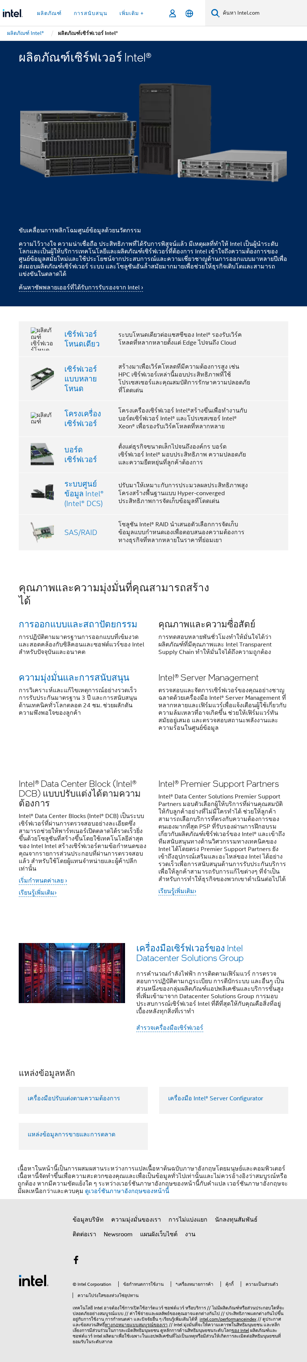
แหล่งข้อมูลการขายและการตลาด (71, 1134)
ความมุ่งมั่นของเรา (136, 1219)
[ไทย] (189, 13)
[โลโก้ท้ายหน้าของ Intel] (34, 1280)
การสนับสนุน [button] (90, 13)
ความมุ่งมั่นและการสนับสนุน (74, 677)
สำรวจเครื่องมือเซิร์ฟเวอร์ (169, 1028)
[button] (153, 661)
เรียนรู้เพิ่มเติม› (38, 892)
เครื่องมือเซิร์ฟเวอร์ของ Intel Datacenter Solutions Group (190, 952)
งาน (190, 1234)
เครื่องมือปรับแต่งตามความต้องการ (74, 1098)
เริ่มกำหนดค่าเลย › (43, 880)
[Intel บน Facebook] (76, 1261)
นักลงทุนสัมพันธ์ (236, 1219)
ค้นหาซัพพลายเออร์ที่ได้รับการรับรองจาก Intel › (81, 287)
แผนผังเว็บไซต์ (158, 1234)
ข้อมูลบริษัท (88, 1219)
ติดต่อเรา (84, 1234)
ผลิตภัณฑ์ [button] (49, 13)
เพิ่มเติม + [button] (131, 13)
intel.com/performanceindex (228, 1319)
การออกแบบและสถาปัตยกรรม (78, 624)
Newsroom (118, 1234)
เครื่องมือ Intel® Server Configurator (215, 1098)
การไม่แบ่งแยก (187, 1219)
